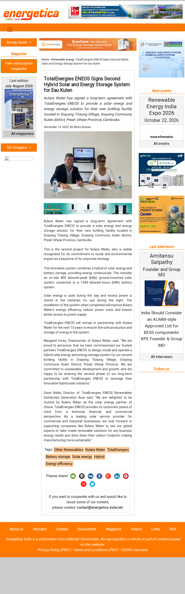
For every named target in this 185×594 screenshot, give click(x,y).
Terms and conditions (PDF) (95, 550)
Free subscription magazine (19, 66)
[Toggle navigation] (10, 29)
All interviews (161, 357)
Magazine (113, 529)
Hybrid (99, 457)
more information (161, 137)
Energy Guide (17, 42)
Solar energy (82, 457)
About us (16, 529)
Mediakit (40, 529)
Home (45, 59)
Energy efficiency (59, 464)
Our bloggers (17, 147)
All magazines (22, 134)
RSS (172, 529)
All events (161, 143)
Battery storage (58, 457)
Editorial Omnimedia (82, 539)
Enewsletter (86, 529)
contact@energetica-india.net (100, 507)
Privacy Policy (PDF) (53, 550)
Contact (62, 529)
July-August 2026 (19, 86)
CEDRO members (134, 550)
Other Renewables (68, 450)
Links (155, 529)
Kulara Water (95, 450)
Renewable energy (62, 59)
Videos (136, 529)
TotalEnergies (118, 450)
